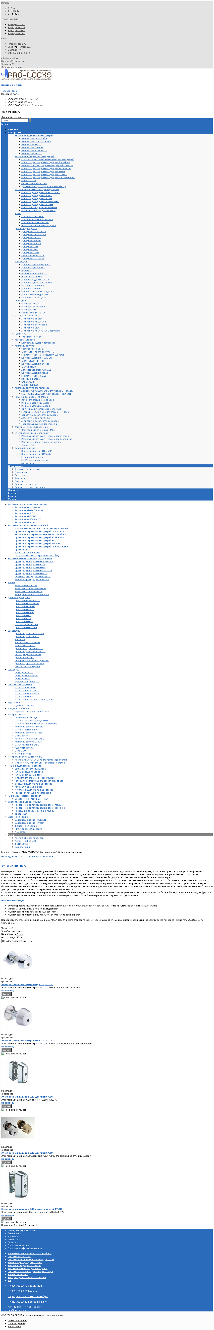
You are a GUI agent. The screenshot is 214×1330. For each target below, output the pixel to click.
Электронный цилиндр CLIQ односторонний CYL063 (31, 1208)
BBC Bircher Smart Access (27, 552)
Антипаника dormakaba (27, 693)
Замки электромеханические (30, 588)
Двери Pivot (21, 813)
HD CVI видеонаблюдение (28, 828)
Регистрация (25, 46)
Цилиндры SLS (22, 678)
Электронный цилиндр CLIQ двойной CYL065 (27, 1096)
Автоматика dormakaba (27, 507)
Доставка (20, 474)
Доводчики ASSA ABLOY (27, 600)
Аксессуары (21, 831)
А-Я (9, 1280)
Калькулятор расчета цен (28, 468)
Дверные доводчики (19, 597)
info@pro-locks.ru (17, 43)
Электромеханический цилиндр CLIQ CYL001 (27, 984)
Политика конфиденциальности (32, 486)
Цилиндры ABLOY (24, 672)
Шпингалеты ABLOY (25, 645)
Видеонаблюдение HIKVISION (30, 819)
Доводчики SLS (23, 618)
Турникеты (14, 702)
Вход (10, 46)
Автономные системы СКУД (29, 738)
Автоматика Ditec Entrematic (29, 510)
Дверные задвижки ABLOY (29, 648)
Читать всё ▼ (8, 928)
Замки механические (26, 585)
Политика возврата (25, 483)
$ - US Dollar (14, 11)
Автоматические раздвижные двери (27, 1268)
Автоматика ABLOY (25, 513)
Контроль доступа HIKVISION (30, 726)
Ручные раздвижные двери (29, 771)
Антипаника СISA (24, 696)
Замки (11, 582)
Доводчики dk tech (25, 606)
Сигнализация (22, 846)
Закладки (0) (14, 49)
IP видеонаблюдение (26, 825)
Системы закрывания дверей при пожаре (30, 1271)
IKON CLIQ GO (22, 843)
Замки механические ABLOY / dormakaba (29, 1253)
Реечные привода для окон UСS (32, 579)
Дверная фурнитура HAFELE (29, 663)
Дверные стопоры (24, 657)
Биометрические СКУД (27, 744)
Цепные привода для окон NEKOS (32, 576)
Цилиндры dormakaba (26, 675)
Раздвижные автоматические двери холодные (40, 807)
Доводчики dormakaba (27, 603)
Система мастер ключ (19, 1256)
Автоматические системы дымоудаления (30, 558)
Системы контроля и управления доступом (31, 1259)
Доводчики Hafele (24, 612)
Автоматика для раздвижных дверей (28, 525)
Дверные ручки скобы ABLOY (30, 651)
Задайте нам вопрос (12, 931)
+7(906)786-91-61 (16, 33)
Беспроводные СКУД (26, 717)
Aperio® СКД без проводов (29, 837)
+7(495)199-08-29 (16, 27)
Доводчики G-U (23, 615)
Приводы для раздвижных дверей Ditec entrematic (41, 546)
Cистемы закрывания (26, 624)
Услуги (12, 499)
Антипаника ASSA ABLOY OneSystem (34, 699)
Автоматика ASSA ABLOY (28, 519)
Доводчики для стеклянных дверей (33, 783)
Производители (16, 1323)
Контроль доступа (18, 714)
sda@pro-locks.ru (11, 111)
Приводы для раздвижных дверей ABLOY (36, 540)
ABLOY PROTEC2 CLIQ (25, 840)
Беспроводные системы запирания (27, 1277)
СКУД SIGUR (21, 750)
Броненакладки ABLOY (27, 681)
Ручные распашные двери (29, 774)
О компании (21, 471)
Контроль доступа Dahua (28, 741)
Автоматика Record (25, 522)
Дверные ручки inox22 (27, 636)
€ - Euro (12, 8)
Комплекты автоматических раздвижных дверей (41, 528)
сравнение (7, 981)
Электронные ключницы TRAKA (31, 798)
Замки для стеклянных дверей (31, 768)
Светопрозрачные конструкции (25, 801)
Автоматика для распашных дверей (27, 504)
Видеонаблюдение (18, 816)
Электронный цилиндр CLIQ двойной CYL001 (27, 1152)
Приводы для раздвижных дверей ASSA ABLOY (39, 537)
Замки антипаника (18, 1274)
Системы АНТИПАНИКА (20, 684)
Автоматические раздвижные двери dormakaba (41, 534)
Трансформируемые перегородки (33, 792)
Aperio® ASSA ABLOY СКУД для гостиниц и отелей (41, 759)
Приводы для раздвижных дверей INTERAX (37, 543)
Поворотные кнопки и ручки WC (32, 660)
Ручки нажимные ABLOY (27, 642)
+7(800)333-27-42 (16, 24)
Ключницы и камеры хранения (24, 795)
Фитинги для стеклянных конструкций (35, 777)
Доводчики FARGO (24, 609)
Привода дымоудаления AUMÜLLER (33, 570)
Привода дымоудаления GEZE (31, 573)
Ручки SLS (20, 639)
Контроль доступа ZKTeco (28, 732)
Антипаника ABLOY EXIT (27, 690)
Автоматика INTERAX (26, 516)
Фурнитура (14, 630)
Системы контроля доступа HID (31, 720)
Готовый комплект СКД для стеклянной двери (39, 780)
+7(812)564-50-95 (16, 30)
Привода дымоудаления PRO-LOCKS (34, 561)
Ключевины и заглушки (27, 666)
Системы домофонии (26, 729)
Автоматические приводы (29, 786)
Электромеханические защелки (32, 594)
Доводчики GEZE (24, 621)
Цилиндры (13, 669)
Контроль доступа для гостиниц (25, 756)
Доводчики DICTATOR (26, 627)
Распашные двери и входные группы (35, 810)
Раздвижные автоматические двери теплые (39, 804)
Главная (5, 852)
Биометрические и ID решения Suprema (36, 723)
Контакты (20, 477)
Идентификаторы (24, 747)
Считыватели (22, 735)
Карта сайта (14, 1326)
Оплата (19, 480)
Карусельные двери (19, 708)
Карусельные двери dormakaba (32, 711)
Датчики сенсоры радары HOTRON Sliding (37, 555)
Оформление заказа (19, 52)
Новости (13, 489)
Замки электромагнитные (28, 591)
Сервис (12, 495)
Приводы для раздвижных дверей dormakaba (39, 531)
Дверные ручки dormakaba (29, 633)
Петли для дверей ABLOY (28, 654)
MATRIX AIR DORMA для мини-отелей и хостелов (40, 762)
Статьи (12, 492)
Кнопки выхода (23, 753)
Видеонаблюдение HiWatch (29, 822)
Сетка (20, 934)
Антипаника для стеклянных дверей (34, 789)
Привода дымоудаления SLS (30, 564)
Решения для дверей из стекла (24, 765)
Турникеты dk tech (24, 705)
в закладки (7, 978)
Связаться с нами (17, 1320)
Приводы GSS (22, 549)
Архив (11, 834)
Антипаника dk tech (25, 687)
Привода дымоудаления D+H (30, 567)
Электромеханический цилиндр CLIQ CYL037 (27, 1040)
